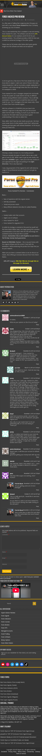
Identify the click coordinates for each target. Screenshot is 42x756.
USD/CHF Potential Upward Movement (24, 737)
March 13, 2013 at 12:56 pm (32, 367)
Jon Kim (17, 368)
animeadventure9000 (17, 315)
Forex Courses (5, 622)
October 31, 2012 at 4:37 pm (32, 494)
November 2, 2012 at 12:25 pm (31, 510)
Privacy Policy (12, 751)
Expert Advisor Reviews (8, 613)
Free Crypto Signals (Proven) (9, 700)
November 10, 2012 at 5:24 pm (31, 449)
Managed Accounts (7, 631)
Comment (5, 534)
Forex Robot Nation (7, 643)
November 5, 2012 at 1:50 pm (32, 473)
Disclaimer (4, 751)
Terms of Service (21, 753)
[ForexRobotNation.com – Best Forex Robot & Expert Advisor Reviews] (21, 4)
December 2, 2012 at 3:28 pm (32, 413)
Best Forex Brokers (6, 691)
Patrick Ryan (7, 20)
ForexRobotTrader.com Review (19, 740)
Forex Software (5, 637)
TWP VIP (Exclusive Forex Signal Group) (22, 731)
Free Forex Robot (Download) (9, 694)
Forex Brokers (5, 625)
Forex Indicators (6, 619)
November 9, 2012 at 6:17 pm (32, 461)
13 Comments (30, 20)
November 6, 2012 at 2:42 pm (32, 483)
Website (4, 564)
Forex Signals (5, 616)
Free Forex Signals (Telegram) (9, 697)
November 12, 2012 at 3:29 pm (31, 432)
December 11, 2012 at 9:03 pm (31, 378)
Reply (37, 324)
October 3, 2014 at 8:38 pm (32, 329)
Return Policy (22, 751)
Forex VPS (4, 628)
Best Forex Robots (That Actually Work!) (12, 682)
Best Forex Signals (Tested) (8, 685)
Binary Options (5, 640)
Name (4, 552)
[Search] (34, 603)
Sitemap (37, 751)
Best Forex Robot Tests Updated (13, 11)
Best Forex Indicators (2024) (8, 688)
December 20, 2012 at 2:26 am (31, 351)
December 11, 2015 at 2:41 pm (31, 317)
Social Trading (5, 634)
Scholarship (30, 751)
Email (4, 558)
